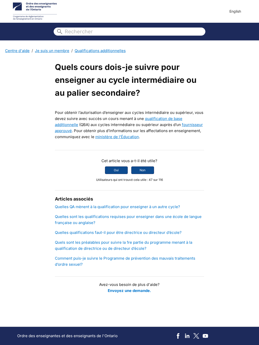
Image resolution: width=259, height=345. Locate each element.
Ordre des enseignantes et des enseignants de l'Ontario (67, 335)
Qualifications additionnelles (100, 50)
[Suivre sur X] (196, 336)
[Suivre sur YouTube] (205, 336)
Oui (116, 170)
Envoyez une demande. (129, 290)
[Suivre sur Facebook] (178, 336)
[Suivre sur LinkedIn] (187, 336)
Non (142, 170)
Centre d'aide (17, 50)
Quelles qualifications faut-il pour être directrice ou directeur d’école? (118, 232)
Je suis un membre (52, 50)
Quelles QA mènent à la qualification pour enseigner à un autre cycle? (117, 206)
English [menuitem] (235, 11)
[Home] (35, 11)
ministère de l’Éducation (117, 136)
